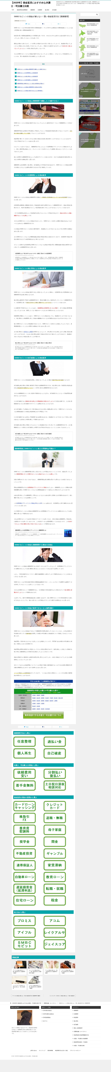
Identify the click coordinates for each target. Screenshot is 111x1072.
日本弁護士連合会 (47, 1010)
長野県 (34, 700)
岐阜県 (51, 700)
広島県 (38, 706)
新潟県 (38, 700)
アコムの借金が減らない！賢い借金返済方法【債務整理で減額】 (51, 972)
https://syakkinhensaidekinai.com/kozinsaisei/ (25, 344)
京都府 (34, 703)
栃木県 (38, 698)
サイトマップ (42, 1050)
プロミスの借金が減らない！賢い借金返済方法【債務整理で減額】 (67, 972)
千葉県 (51, 698)
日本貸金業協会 (47, 1017)
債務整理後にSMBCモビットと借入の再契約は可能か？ (30, 83)
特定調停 (76, 1017)
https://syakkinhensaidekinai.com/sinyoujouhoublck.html (27, 532)
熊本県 (42, 709)
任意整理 (40, 9)
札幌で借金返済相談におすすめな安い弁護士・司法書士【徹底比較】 (93, 32)
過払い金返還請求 (78, 1028)
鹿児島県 (47, 709)
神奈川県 (60, 698)
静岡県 (42, 700)
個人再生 (47, 9)
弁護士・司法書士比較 (79, 1045)
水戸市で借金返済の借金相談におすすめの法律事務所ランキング (90, 140)
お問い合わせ (84, 73)
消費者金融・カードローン (20, 20)
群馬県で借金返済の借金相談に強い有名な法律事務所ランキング (90, 90)
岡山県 (34, 706)
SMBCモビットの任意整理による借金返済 (27, 72)
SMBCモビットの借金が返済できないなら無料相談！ (30, 90)
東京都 (55, 698)
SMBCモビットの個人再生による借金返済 (27, 76)
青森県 (38, 695)
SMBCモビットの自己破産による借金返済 (27, 80)
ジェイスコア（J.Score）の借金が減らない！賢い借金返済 (19, 987)
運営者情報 (50, 1050)
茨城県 (34, 698)
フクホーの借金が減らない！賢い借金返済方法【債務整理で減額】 (35, 987)
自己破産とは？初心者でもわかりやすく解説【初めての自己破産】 (33, 433)
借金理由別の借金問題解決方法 (81, 1035)
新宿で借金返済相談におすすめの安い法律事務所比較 (93, 24)
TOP (13, 9)
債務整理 (33, 9)
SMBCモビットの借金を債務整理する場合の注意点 (29, 87)
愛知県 (47, 700)
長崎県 (38, 709)
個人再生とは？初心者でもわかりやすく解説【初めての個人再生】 (33, 343)
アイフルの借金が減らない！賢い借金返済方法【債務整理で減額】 (19, 972)
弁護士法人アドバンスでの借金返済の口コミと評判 (90, 107)
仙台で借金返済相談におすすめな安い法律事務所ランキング (93, 40)
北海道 (34, 695)
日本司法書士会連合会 (48, 1014)
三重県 (55, 700)
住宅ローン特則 (28, 331)
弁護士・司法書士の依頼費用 (81, 1038)
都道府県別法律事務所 (22, 9)
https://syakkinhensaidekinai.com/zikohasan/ (25, 435)
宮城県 (42, 695)
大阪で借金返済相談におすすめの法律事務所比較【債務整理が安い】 (93, 55)
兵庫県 (42, 703)
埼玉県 (47, 698)
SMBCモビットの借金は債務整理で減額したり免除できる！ (31, 69)
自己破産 (54, 9)
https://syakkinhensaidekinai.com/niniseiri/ (24, 255)
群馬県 (42, 698)
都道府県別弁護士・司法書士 (81, 1042)
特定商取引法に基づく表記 (61, 1050)
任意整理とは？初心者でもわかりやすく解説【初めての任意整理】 (33, 253)
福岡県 (34, 709)
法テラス (45, 1021)
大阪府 (38, 703)
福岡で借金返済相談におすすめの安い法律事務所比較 (93, 46)
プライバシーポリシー (75, 1050)
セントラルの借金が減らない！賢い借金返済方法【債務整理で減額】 (35, 972)
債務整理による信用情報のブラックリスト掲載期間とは (30, 530)
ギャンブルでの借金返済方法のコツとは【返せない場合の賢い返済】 (90, 123)
